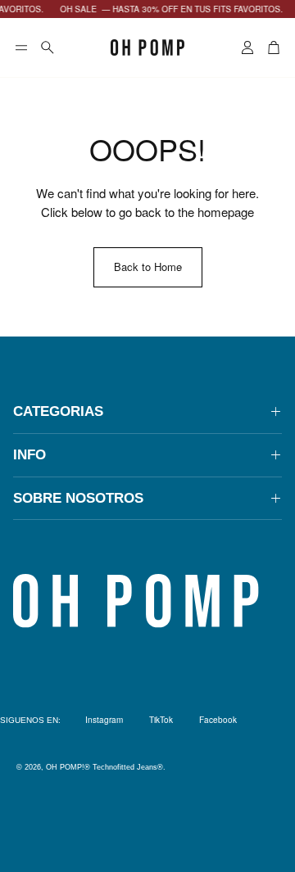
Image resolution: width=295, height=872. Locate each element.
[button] (21, 47)
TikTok (161, 719)
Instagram (104, 719)
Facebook (218, 719)
